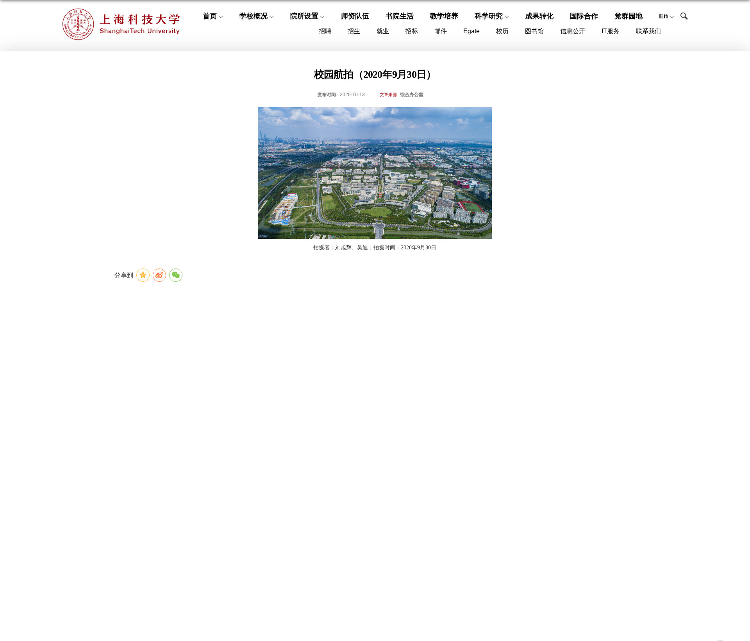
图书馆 (534, 31)
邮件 (440, 31)
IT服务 (611, 31)
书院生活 (400, 16)
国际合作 (584, 16)
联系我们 (648, 31)
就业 (383, 31)
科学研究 (489, 16)
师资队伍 (355, 16)
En (663, 16)
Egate (471, 31)
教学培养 (444, 16)
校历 (502, 31)
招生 (354, 31)
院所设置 (304, 16)
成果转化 (539, 16)
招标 (411, 31)
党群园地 (628, 16)
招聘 (325, 31)
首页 (210, 16)
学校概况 (253, 16)
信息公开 (572, 31)
